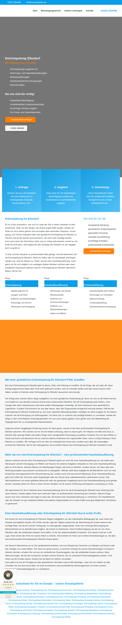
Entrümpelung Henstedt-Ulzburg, (86, 600)
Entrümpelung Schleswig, (29, 613)
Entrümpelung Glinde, (18, 600)
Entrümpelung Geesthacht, (99, 597)
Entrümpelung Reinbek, (65, 610)
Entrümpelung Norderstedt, (59, 607)
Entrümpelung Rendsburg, (88, 610)
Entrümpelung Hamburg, (20, 590)
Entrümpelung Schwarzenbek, (54, 613)
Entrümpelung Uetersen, (104, 613)
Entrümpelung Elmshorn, (34, 597)
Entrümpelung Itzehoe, (23, 603)
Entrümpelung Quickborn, (21, 610)
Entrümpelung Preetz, (103, 607)
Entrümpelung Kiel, (39, 590)
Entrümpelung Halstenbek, (40, 600)
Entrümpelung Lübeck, (94, 603)
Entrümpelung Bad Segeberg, (61, 593)
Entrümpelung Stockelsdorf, (81, 613)
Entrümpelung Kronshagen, (71, 603)
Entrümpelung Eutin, (55, 597)
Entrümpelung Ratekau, (44, 610)
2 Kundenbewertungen (8, 592)
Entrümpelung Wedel (61, 617)
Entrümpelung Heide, (62, 600)
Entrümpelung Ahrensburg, (85, 590)
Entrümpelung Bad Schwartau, (34, 593)
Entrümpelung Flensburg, (75, 597)
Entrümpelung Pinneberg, (82, 607)
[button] (83, 11)
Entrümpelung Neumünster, (60, 590)
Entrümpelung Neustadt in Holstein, (31, 607)
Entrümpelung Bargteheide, (86, 593)
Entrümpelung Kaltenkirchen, (46, 603)
